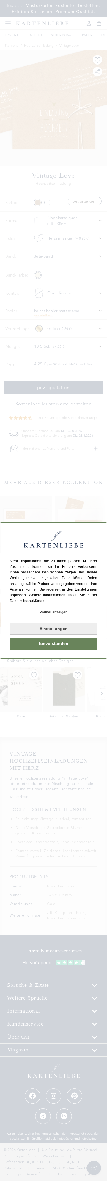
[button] (53, 612)
